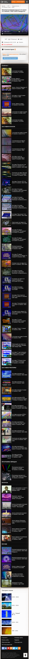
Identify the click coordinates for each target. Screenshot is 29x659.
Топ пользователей (7, 644)
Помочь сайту (5, 640)
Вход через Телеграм (11, 58)
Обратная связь (6, 642)
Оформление (15, 6)
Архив (3, 6)
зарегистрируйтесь (13, 54)
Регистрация (20, 1)
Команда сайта (19, 637)
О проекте (4, 637)
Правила (17, 640)
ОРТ (8, 6)
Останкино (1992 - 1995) (8, 7)
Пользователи (18, 642)
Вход (13, 1)
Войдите (5, 54)
